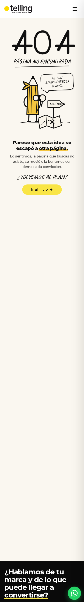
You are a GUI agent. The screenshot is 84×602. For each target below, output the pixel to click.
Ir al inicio (42, 189)
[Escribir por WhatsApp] (74, 593)
